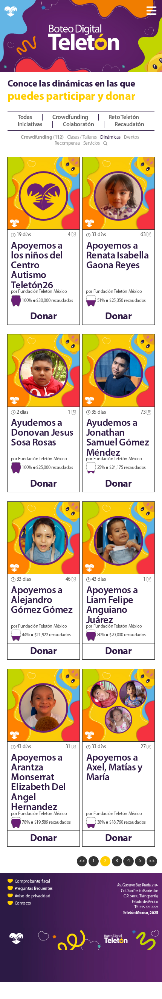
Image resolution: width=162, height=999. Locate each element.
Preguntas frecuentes (34, 888)
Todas (25, 117)
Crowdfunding (70, 117)
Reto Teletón (124, 117)
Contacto (23, 903)
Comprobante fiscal (32, 881)
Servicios (91, 143)
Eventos (131, 137)
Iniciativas (30, 125)
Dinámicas (110, 137)
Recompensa (67, 143)
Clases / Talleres (82, 137)
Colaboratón (78, 125)
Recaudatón (129, 125)
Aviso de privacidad (32, 896)
